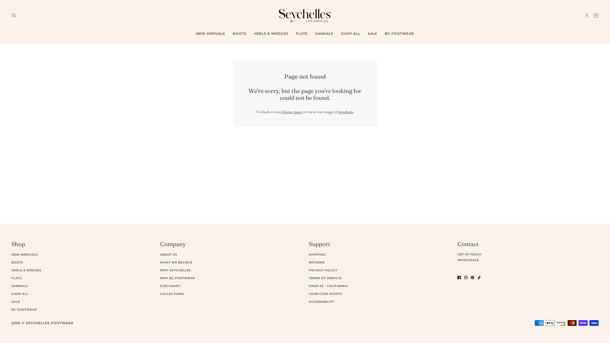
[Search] (14, 15)
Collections (172, 294)
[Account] (587, 15)
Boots (17, 262)
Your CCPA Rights (325, 294)
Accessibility (321, 301)
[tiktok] (479, 277)
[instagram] (465, 277)
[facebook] (459, 277)
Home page (292, 112)
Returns (317, 262)
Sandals (19, 286)
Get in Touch (470, 254)
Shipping (317, 254)
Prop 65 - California (328, 286)
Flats (16, 278)
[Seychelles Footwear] (305, 15)
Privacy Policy (323, 270)
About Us (168, 254)
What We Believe (176, 262)
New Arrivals (24, 254)
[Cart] (596, 15)
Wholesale (468, 260)
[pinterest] (472, 277)
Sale (15, 301)
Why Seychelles (175, 270)
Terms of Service (325, 278)
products (346, 112)
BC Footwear (24, 309)
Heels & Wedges (26, 270)
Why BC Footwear (177, 278)
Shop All (19, 294)
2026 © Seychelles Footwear (42, 323)
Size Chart (170, 286)
